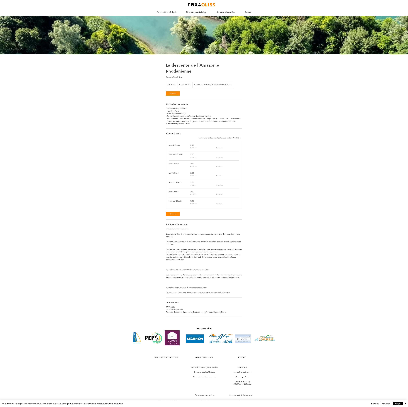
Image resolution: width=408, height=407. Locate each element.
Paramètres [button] (375, 404)
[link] (173, 93)
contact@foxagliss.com (242, 372)
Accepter (398, 404)
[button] (226, 12)
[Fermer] (405, 403)
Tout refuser (386, 404)
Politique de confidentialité (114, 404)
